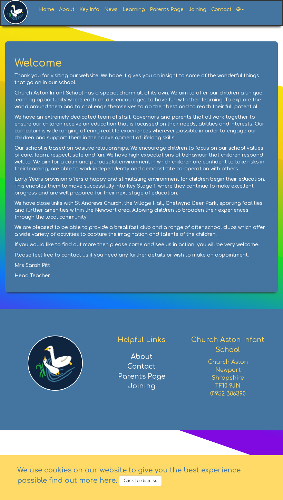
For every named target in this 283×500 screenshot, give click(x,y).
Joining (197, 9)
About (67, 9)
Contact (221, 9)
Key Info (89, 9)
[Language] (240, 9)
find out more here (82, 480)
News (111, 9)
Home (46, 9)
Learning (134, 9)
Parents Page (167, 9)
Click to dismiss (140, 480)
